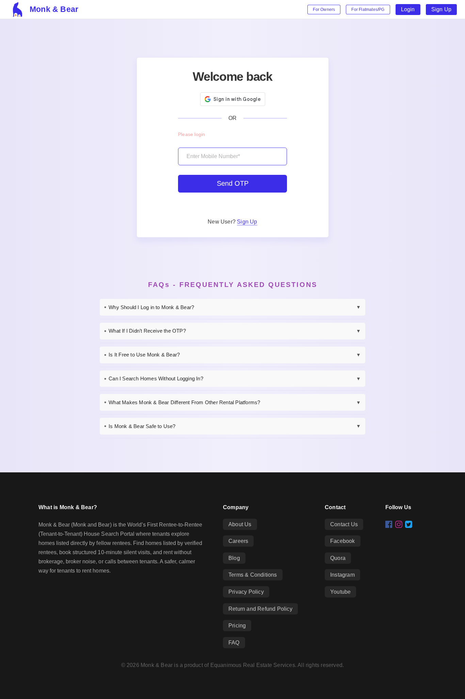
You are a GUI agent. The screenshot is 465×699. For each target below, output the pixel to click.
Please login (191, 134)
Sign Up (441, 9)
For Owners (324, 9)
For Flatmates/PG (367, 9)
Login (408, 9)
